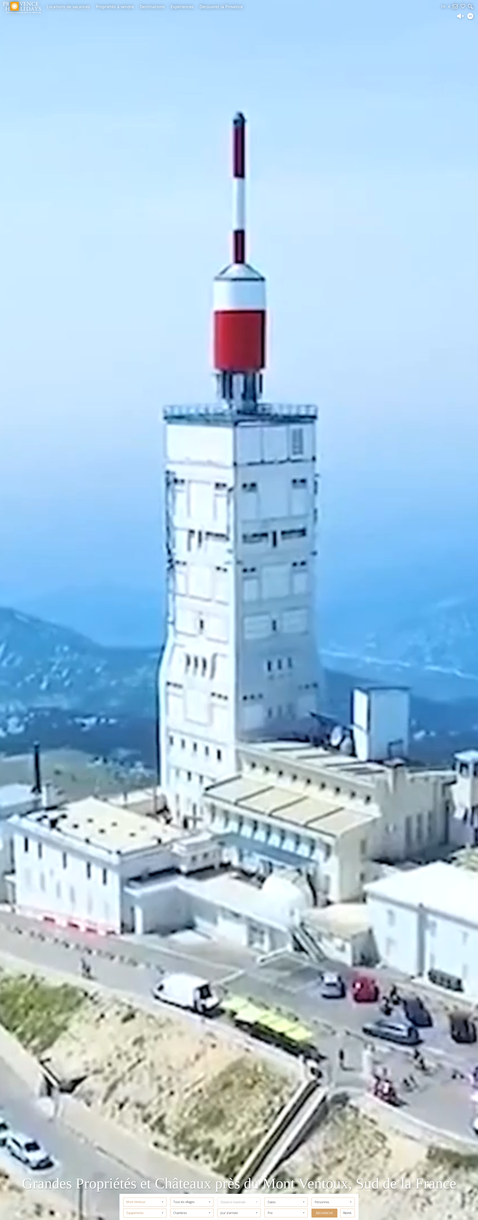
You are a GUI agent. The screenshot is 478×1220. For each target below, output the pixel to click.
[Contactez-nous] (455, 6)
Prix (270, 1213)
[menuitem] (68, 6)
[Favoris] (463, 6)
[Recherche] (470, 6)
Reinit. (347, 1213)
